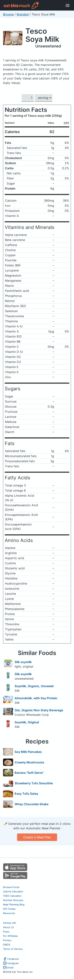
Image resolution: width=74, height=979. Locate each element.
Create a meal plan (37, 837)
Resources (9, 913)
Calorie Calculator (13, 891)
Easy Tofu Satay (26, 793)
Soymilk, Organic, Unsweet (34, 686)
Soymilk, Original (27, 722)
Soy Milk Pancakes (28, 752)
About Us (8, 927)
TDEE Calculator (12, 895)
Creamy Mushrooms (29, 762)
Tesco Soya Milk (42, 35)
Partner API (9, 923)
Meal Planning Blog (13, 904)
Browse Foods (11, 887)
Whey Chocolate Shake (31, 804)
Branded (23, 14)
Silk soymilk (23, 662)
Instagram (13, 963)
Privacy (7, 940)
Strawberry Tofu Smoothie (34, 783)
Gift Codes (9, 908)
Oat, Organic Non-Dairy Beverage (39, 710)
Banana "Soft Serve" (29, 773)
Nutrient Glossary (13, 900)
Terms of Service (12, 949)
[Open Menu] (67, 5)
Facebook (13, 959)
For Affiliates (10, 936)
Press (6, 931)
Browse (8, 14)
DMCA (6, 944)
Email (10, 967)
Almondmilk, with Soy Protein (36, 698)
